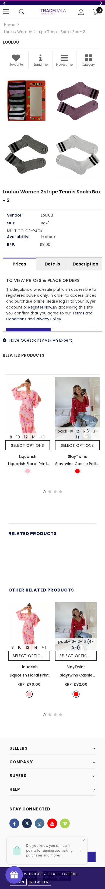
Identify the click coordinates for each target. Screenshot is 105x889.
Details (52, 264)
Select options (27, 445)
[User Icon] (81, 12)
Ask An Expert (58, 340)
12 (26, 437)
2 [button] (49, 491)
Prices (19, 264)
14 (34, 437)
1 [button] (44, 491)
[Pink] (27, 471)
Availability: (18, 236)
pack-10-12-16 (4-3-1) (77, 434)
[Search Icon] (21, 12)
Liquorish (27, 456)
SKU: (11, 223)
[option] (52, 3)
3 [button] (55, 491)
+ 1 (42, 437)
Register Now (40, 307)
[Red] (77, 471)
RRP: (11, 244)
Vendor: (14, 215)
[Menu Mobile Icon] (6, 12)
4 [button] (60, 491)
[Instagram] (39, 823)
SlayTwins (77, 456)
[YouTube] (52, 823)
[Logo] (53, 11)
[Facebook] (14, 823)
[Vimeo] (65, 823)
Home (9, 24)
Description (85, 264)
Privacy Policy (48, 319)
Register (39, 882)
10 (18, 437)
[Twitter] (27, 823)
